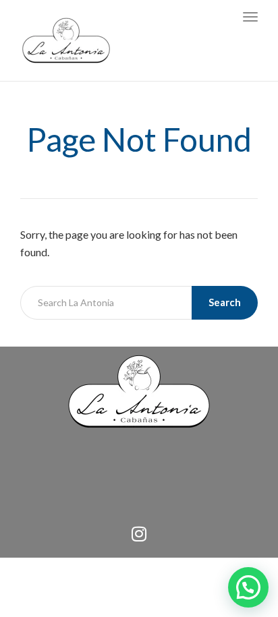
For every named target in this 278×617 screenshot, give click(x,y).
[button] (248, 587)
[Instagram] (139, 534)
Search (224, 302)
